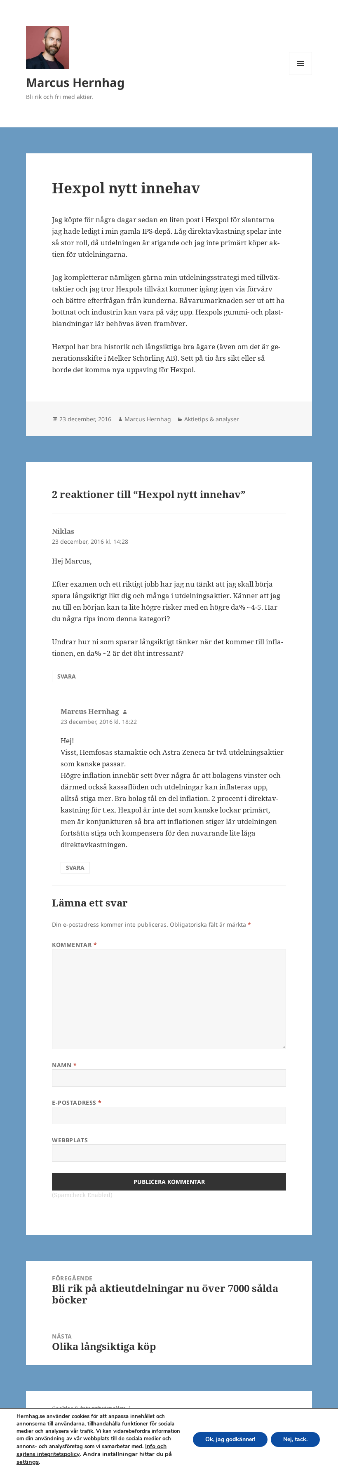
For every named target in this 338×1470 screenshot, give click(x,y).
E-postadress (77, 1102)
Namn (64, 1065)
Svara (66, 676)
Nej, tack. (295, 1439)
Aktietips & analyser (211, 419)
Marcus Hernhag (75, 82)
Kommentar (74, 945)
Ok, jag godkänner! (230, 1439)
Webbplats (70, 1140)
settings (27, 1461)
